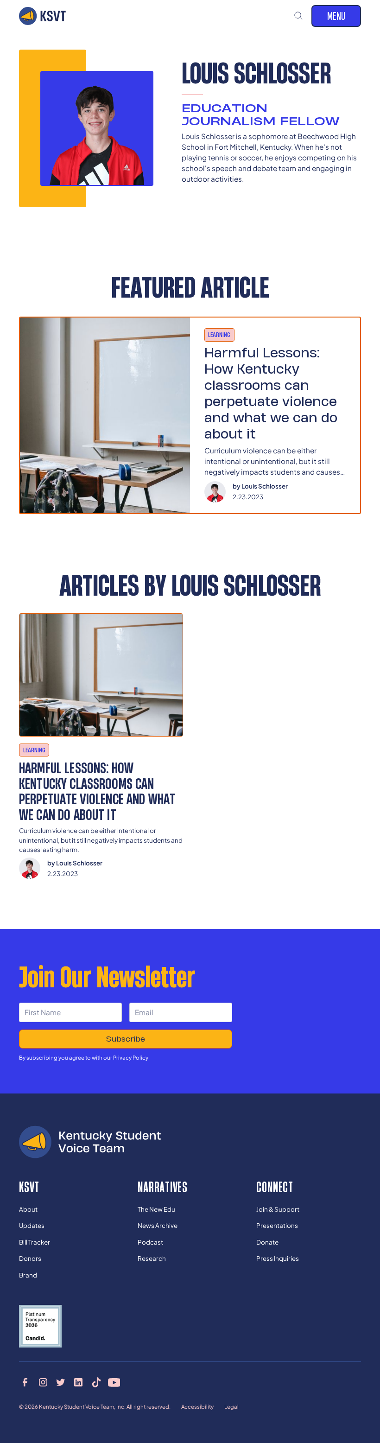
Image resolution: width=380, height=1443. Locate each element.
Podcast (150, 1242)
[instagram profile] (43, 1382)
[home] (42, 16)
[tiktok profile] (96, 1382)
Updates (31, 1225)
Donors (30, 1258)
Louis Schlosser (264, 486)
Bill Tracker (34, 1242)
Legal (231, 1406)
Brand (28, 1275)
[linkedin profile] (78, 1382)
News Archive (157, 1225)
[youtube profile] (114, 1382)
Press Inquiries (277, 1258)
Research (152, 1258)
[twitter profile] (61, 1382)
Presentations (277, 1225)
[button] (298, 16)
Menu (336, 16)
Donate (267, 1242)
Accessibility (197, 1406)
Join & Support (277, 1209)
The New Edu (156, 1209)
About (28, 1209)
